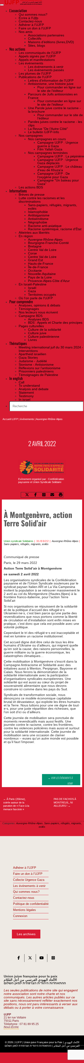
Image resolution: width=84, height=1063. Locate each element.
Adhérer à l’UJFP (24, 867)
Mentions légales (24, 910)
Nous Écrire (11, 1027)
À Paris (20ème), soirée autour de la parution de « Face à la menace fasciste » (16, 804)
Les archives (26, 934)
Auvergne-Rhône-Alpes (49, 419)
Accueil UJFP (10, 419)
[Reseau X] (30, 959)
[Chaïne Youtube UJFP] (41, 959)
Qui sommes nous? (26, 891)
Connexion (20, 916)
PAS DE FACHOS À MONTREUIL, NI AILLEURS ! (65, 802)
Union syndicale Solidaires (18, 541)
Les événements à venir (29, 886)
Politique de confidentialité (31, 904)
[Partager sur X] (27, 495)
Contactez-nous (23, 898)
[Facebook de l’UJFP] (18, 959)
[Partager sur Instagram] (44, 495)
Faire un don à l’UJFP (27, 873)
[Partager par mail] (52, 495)
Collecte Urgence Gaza (28, 880)
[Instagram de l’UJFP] (53, 959)
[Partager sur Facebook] (35, 495)
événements (27, 419)
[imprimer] (60, 495)
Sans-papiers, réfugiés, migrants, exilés (26, 544)
